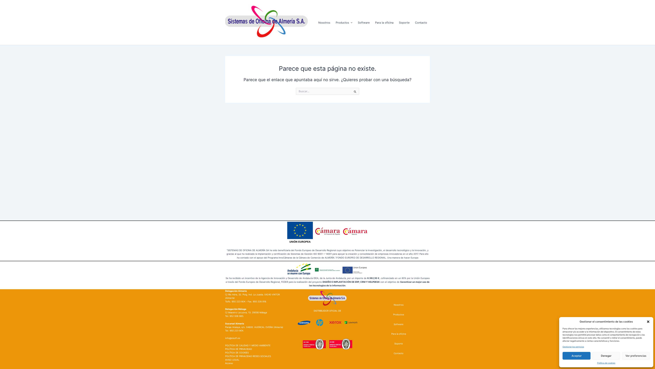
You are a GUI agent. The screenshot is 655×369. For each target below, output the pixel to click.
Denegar (606, 355)
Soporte (404, 22)
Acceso (229, 363)
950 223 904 (238, 301)
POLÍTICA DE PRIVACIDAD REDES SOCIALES (248, 356)
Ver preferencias (635, 355)
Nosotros (324, 22)
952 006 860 (236, 316)
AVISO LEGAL (232, 359)
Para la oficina (384, 22)
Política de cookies (606, 363)
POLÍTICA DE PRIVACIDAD (238, 349)
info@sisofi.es (232, 338)
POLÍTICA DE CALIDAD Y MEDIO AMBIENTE (248, 345)
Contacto (421, 22)
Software (364, 22)
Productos (342, 22)
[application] (350, 22)
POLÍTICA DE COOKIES (237, 352)
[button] (648, 321)
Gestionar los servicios (573, 346)
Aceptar (577, 355)
